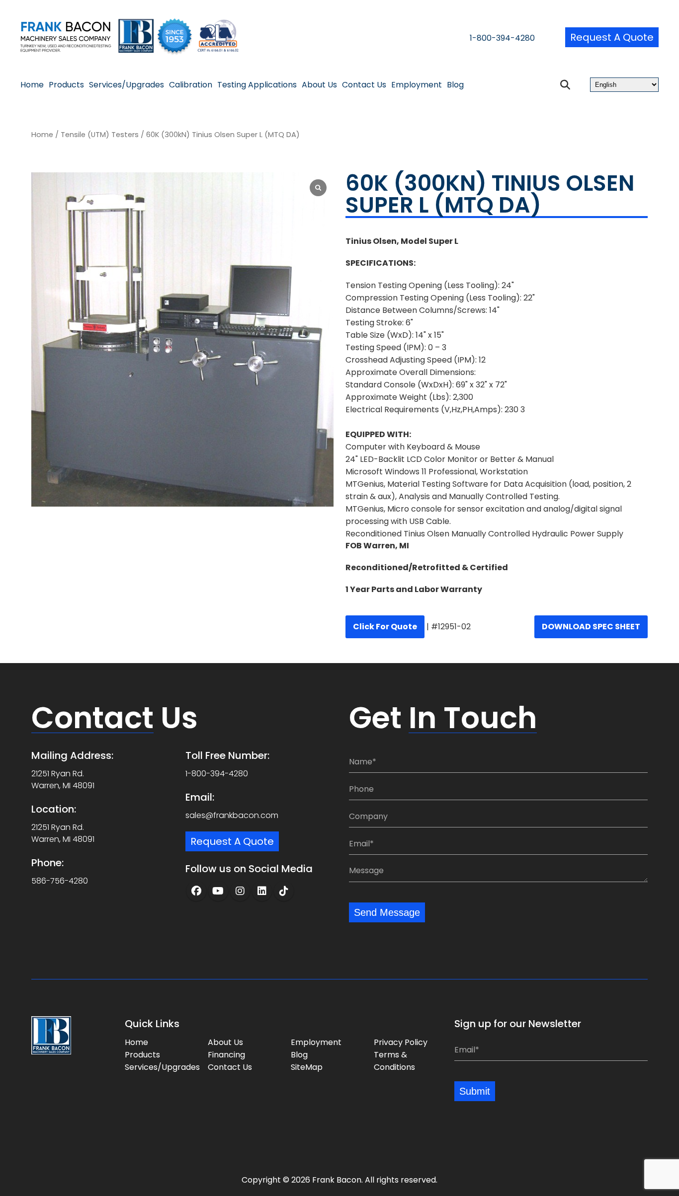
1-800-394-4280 (502, 38)
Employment (416, 85)
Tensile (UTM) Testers (100, 135)
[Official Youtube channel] (218, 891)
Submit (474, 1091)
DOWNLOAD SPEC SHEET (591, 626)
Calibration (190, 85)
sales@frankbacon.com (231, 815)
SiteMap (307, 1067)
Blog (455, 85)
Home (32, 85)
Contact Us (364, 85)
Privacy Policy (400, 1042)
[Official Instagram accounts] (240, 891)
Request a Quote (612, 37)
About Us (319, 85)
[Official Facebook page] (196, 891)
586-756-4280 (59, 881)
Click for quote (385, 626)
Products (66, 85)
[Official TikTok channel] (284, 891)
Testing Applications (257, 85)
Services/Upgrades (126, 85)
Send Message (387, 912)
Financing (226, 1054)
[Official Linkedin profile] (262, 891)
